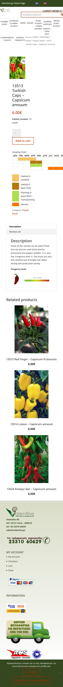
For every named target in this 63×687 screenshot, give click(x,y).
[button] (23, 61)
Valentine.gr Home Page (13, 3)
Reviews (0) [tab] (15, 231)
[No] (59, 673)
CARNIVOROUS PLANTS (7, 39)
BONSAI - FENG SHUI (46, 31)
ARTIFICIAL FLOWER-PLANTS (14, 23)
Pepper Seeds (39, 40)
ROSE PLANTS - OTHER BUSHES (38, 25)
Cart (10, 565)
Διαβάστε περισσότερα (31, 680)
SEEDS (23, 23)
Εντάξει (31, 672)
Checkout (13, 561)
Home (28, 37)
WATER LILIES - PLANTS (56, 23)
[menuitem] (37, 3)
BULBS (30, 23)
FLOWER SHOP (4, 23)
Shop (10, 570)
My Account (14, 556)
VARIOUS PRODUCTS (20, 39)
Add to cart (23, 141)
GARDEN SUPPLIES (47, 23)
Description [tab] (15, 226)
